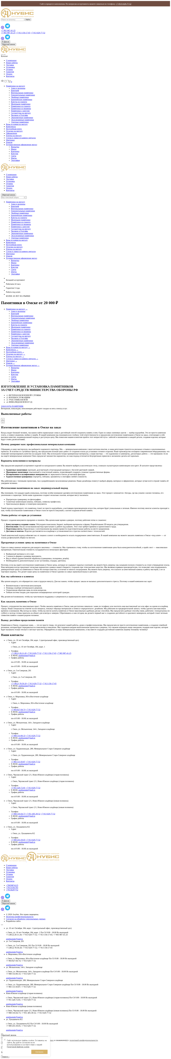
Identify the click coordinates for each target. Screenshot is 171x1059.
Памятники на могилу (15, 86)
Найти (28, 20)
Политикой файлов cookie (18, 1047)
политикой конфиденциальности (84, 1040)
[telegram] (8, 28)
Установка (10, 67)
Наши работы (12, 63)
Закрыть (5, 1057)
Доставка (10, 65)
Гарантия (10, 72)
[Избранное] (6, 82)
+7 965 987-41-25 (8, 30)
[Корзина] (9, 82)
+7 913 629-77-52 (38, 33)
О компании (11, 60)
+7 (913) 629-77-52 (123, 4)
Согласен (39, 1052)
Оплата (9, 74)
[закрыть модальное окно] (2, 924)
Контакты (10, 76)
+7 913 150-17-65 (23, 33)
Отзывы (9, 69)
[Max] (3, 28)
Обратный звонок (8, 44)
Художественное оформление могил (21, 145)
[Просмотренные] (2, 82)
